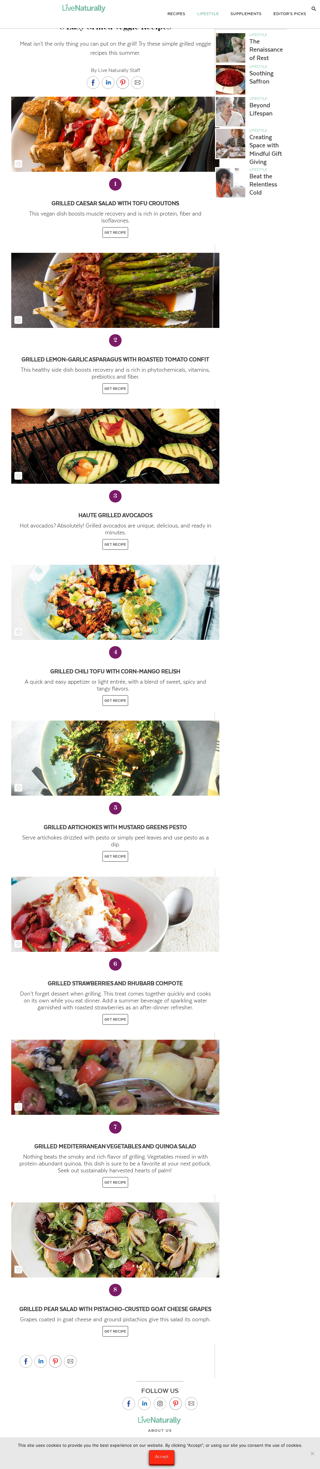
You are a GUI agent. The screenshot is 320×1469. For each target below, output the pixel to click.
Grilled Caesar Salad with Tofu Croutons (115, 203)
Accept (161, 1456)
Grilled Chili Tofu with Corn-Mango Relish (115, 671)
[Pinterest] (175, 1403)
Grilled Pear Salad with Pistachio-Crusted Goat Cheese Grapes (115, 1309)
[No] (312, 1453)
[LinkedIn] (144, 1403)
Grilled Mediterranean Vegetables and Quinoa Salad (115, 1146)
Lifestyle (258, 35)
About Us (160, 1430)
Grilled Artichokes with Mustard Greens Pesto (115, 827)
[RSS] (191, 1403)
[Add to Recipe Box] (18, 164)
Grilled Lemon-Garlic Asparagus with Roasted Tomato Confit (115, 359)
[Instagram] (160, 1403)
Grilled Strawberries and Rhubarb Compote (115, 983)
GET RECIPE (115, 232)
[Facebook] (128, 1403)
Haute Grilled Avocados (115, 515)
